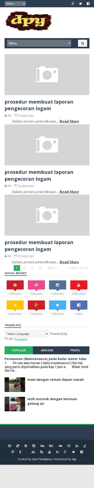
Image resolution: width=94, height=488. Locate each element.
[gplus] (73, 3)
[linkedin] (77, 446)
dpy (74, 459)
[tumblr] (20, 452)
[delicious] (17, 446)
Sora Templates (42, 459)
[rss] (57, 452)
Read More (69, 121)
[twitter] (80, 3)
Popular (19, 350)
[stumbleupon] (33, 452)
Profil (75, 350)
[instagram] (33, 446)
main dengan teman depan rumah (55, 379)
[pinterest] (25, 446)
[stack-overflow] (85, 446)
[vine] (12, 452)
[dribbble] (69, 446)
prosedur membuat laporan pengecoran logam (39, 105)
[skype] (41, 452)
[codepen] (9, 446)
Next (52, 268)
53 (40, 268)
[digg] (42, 446)
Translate (20, 339)
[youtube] (49, 452)
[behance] (51, 446)
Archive (47, 350)
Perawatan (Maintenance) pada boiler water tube (45, 359)
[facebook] (88, 3)
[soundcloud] (60, 446)
